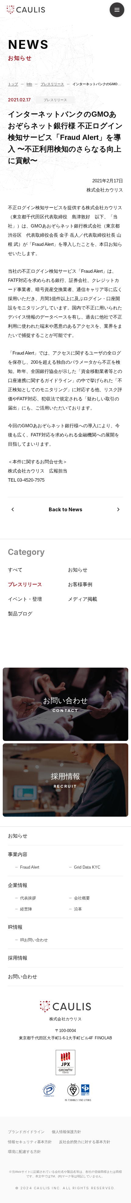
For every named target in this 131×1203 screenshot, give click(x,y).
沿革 (78, 909)
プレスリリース (55, 100)
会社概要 (82, 898)
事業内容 (17, 854)
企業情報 (17, 885)
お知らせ (17, 835)
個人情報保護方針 (66, 1132)
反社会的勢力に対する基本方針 (84, 1142)
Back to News (65, 509)
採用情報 (17, 958)
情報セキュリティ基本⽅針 (30, 1142)
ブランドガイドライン (26, 1132)
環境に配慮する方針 (24, 1152)
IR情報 (15, 927)
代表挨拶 (28, 898)
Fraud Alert (29, 867)
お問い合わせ (22, 976)
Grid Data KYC (87, 867)
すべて (15, 569)
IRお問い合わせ (34, 940)
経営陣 (26, 909)
